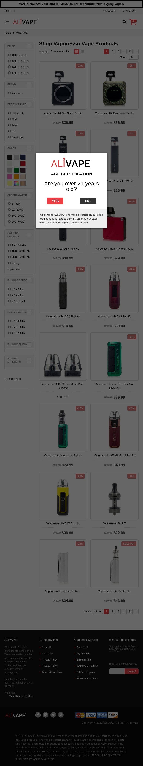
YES (55, 201)
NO (88, 201)
